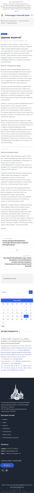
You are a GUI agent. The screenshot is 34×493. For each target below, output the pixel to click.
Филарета (18, 361)
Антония (15, 359)
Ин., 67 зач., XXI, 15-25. (10, 365)
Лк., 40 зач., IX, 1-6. (14, 368)
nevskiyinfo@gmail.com (17, 2)
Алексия (13, 352)
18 (8, 316)
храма (14, 487)
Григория (3, 356)
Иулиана (20, 350)
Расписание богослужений (10, 437)
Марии (13, 354)
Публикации (6, 428)
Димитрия (19, 352)
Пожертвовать (7, 431)
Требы (4, 422)
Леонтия (3, 354)
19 (12, 316)
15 (26, 313)
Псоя (5, 350)
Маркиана (27, 350)
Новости (5, 425)
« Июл (3, 326)
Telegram (7, 465)
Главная (5, 419)
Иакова (8, 352)
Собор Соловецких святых (19, 348)
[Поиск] (32, 15)
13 (17, 313)
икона (8, 348)
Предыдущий (8, 238)
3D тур (16, 11)
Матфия (3, 348)
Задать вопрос (7, 434)
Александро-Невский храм (17, 15)
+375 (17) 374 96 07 (12, 448)
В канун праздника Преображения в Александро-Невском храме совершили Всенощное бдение (15, 243)
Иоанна (3, 352)
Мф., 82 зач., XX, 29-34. (17, 370)
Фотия (25, 352)
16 (30, 313)
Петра (29, 352)
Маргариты (17, 363)
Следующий (26, 255)
